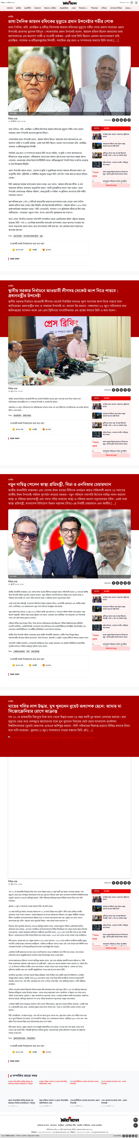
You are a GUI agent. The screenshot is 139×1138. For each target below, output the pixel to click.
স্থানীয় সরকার (27, 415)
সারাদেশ (37, 8)
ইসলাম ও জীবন (50, 8)
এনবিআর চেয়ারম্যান (19, 651)
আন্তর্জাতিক (64, 8)
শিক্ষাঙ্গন (94, 8)
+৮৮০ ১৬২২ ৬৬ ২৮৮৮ (83, 1132)
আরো (127, 8)
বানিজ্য (104, 8)
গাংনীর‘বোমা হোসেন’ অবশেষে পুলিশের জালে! (116, 135)
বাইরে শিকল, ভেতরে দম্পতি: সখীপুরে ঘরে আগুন (115, 163)
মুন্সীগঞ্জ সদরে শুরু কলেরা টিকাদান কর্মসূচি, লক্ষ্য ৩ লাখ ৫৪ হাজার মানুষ (115, 154)
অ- (136, 1125)
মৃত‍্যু (41, 236)
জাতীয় (18, 8)
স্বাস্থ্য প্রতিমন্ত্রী (35, 651)
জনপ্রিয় (106, 128)
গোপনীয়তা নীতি (70, 1125)
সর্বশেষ (10, 8)
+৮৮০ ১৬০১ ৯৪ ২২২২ (44, 1132)
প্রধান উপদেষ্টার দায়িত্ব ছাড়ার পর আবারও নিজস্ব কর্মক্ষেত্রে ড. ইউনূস (21, 1101)
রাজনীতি (27, 8)
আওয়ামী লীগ (17, 415)
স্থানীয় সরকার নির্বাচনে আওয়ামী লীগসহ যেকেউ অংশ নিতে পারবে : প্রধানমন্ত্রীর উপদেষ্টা (63, 293)
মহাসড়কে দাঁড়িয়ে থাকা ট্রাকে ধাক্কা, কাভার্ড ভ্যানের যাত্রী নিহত (114, 145)
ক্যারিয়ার (61, 1125)
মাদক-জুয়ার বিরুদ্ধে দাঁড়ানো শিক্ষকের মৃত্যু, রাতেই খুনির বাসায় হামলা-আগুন (115, 173)
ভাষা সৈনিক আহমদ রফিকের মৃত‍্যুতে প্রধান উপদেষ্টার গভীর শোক (60, 21)
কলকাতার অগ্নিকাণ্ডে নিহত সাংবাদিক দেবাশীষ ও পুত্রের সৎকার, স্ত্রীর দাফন (115, 182)
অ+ (135, 1119)
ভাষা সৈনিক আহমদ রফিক (31, 236)
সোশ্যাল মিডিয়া (116, 8)
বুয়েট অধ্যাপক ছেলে (19, 1038)
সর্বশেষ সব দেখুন (111, 185)
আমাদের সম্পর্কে (43, 1125)
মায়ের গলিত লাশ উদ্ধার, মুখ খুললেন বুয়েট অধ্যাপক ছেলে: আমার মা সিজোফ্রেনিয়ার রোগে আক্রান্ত (64, 709)
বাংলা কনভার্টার (96, 1125)
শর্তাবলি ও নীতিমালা (83, 1125)
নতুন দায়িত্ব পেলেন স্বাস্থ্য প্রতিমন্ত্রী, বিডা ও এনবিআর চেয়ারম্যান (59, 484)
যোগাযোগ (53, 1125)
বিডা (28, 651)
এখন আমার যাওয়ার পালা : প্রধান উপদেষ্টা (114, 1101)
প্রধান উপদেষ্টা (17, 236)
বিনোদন (82, 8)
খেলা (74, 8)
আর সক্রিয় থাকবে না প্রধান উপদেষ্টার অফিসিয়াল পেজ (53, 1101)
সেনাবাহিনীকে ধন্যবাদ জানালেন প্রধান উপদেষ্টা (85, 1101)
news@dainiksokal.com (61, 1132)
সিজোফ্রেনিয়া (31, 1038)
